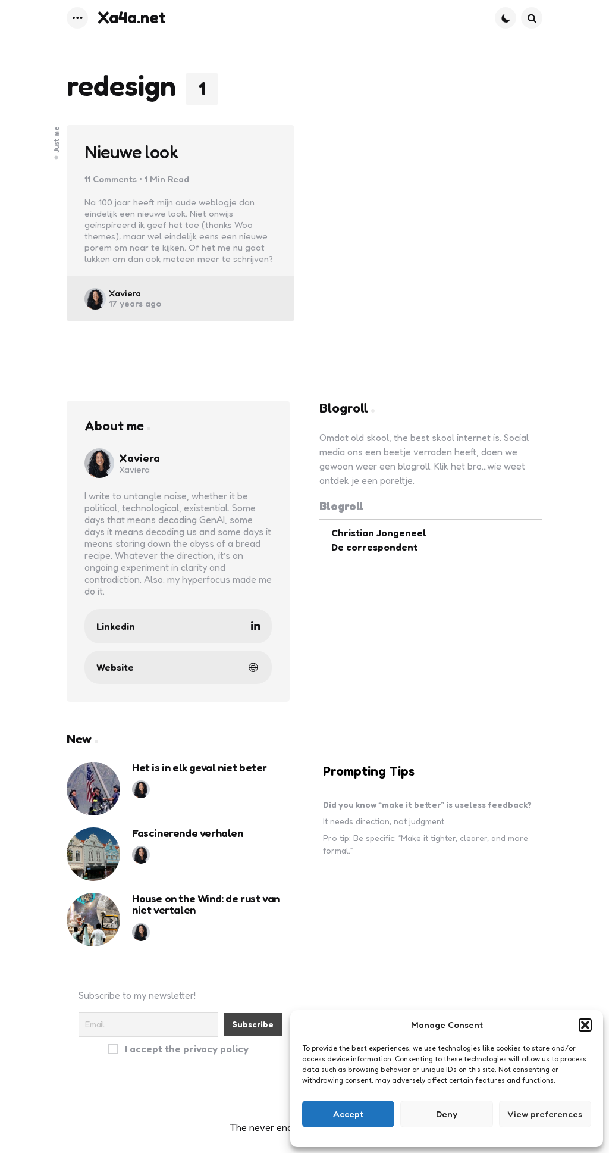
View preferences (544, 1114)
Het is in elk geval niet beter (199, 768)
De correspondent (374, 547)
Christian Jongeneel (378, 533)
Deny (446, 1114)
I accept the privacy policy (186, 1048)
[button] (585, 1025)
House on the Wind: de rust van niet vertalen (206, 905)
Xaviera (125, 293)
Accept (348, 1114)
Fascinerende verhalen (187, 833)
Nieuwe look (131, 152)
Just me (56, 139)
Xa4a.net (132, 17)
